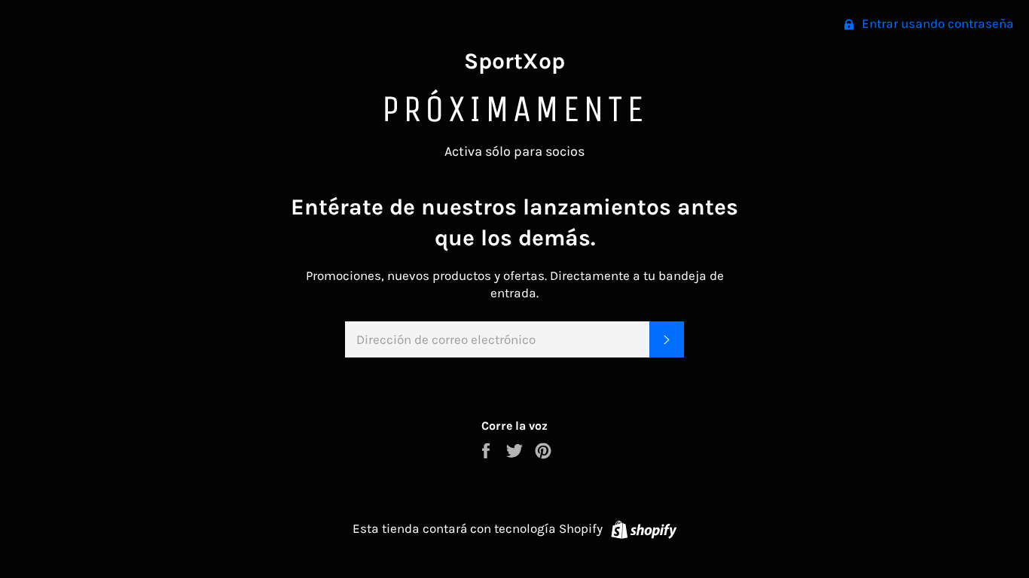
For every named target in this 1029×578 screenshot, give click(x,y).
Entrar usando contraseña (936, 23)
